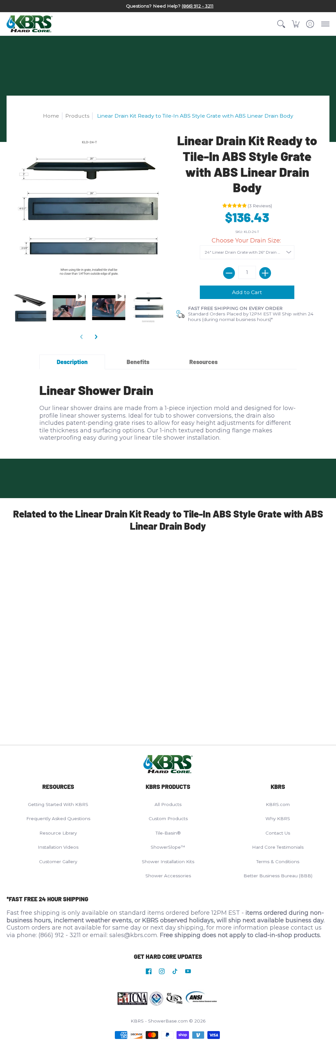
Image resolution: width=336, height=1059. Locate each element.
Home (51, 116)
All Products (168, 804)
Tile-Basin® (168, 833)
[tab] (72, 362)
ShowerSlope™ (168, 847)
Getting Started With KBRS (58, 804)
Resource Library (58, 833)
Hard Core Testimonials (278, 847)
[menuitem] (281, 24)
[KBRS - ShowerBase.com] (29, 24)
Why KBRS (277, 818)
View (62, 665)
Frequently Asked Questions (58, 818)
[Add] (265, 273)
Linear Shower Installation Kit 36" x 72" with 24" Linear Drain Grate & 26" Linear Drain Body (84, 619)
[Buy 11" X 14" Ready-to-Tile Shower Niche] (168, 560)
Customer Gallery (58, 861)
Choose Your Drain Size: (247, 240)
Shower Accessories (168, 875)
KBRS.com (278, 804)
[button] (281, 24)
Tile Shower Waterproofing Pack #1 (247, 608)
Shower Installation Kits (168, 861)
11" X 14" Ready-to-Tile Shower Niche (164, 608)
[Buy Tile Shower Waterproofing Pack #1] (250, 560)
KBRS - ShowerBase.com (159, 1021)
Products (77, 116)
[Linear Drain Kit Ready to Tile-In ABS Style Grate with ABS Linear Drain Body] (29, 307)
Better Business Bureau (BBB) (277, 875)
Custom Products (168, 818)
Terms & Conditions (277, 861)
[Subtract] (229, 273)
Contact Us (277, 833)
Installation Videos (58, 847)
